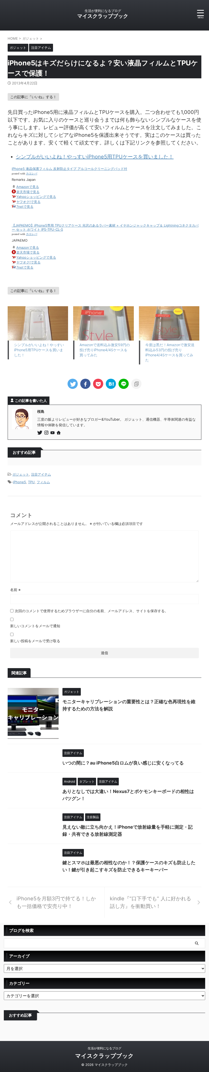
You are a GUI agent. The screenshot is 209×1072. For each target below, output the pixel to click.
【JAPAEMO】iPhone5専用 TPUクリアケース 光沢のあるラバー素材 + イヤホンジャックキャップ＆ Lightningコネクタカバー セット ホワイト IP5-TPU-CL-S (105, 227)
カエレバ (31, 173)
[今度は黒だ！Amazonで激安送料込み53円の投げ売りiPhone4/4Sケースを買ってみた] (169, 323)
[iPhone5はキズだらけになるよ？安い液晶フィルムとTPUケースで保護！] (111, 384)
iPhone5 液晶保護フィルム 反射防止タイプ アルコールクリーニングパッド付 (69, 169)
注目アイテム (41, 474)
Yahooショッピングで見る (36, 197)
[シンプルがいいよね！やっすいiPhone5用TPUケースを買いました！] (38, 323)
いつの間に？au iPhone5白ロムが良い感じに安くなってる (123, 763)
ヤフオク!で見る (28, 202)
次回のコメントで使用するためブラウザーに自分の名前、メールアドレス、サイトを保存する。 (91, 611)
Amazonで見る (27, 187)
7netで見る (24, 206)
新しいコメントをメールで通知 (35, 626)
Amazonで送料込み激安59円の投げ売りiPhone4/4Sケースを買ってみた (105, 350)
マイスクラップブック (102, 16)
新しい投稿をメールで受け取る (35, 641)
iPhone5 (19, 482)
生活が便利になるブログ (104, 1048)
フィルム (43, 482)
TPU (31, 482)
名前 (15, 590)
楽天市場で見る (28, 192)
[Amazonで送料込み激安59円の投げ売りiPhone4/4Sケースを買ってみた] (103, 323)
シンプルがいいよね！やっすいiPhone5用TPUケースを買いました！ (95, 157)
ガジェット (20, 474)
